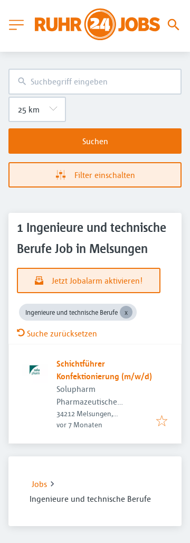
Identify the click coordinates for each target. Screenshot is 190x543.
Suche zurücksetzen (62, 333)
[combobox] (95, 82)
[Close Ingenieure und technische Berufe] (126, 312)
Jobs (39, 484)
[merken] (161, 421)
